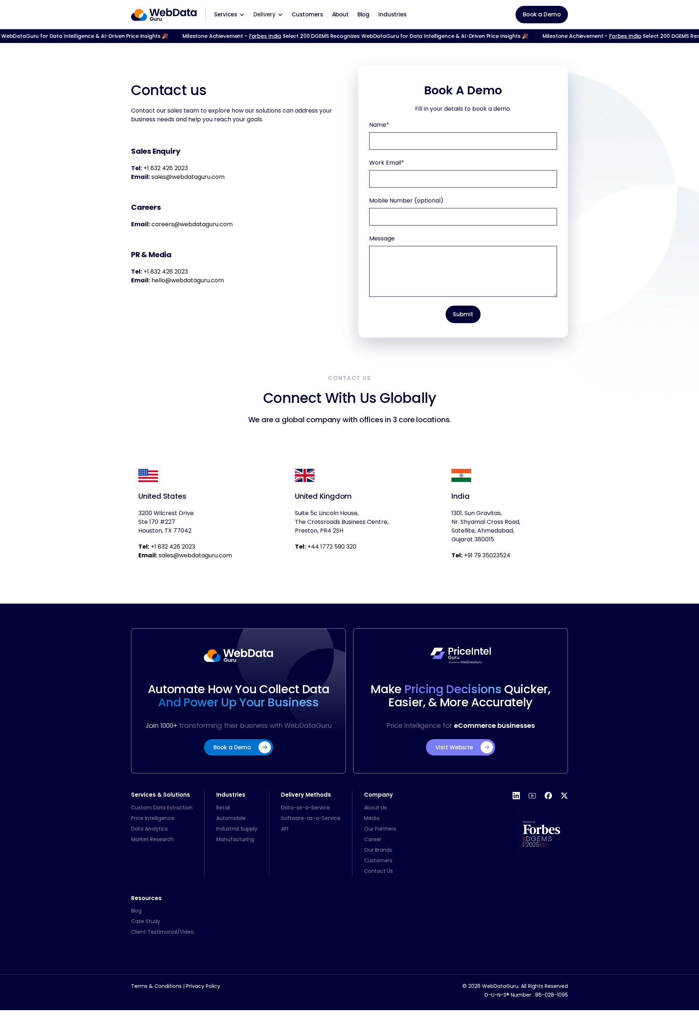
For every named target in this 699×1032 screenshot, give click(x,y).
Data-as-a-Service (305, 807)
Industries (392, 14)
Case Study (145, 921)
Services (225, 14)
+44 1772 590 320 (325, 546)
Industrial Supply (236, 828)
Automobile (231, 818)
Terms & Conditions (156, 986)
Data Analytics (149, 828)
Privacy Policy (203, 986)
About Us (375, 807)
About (340, 14)
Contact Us (378, 871)
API (284, 828)
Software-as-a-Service (310, 818)
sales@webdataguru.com (188, 177)
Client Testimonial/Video (162, 931)
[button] (229, 14)
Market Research (152, 839)
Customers (307, 14)
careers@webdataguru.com (192, 224)
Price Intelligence (152, 818)
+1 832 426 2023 (165, 168)
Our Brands (378, 850)
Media (371, 818)
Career (373, 839)
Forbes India (256, 36)
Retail (223, 807)
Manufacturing (235, 839)
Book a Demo (542, 14)
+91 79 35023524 (480, 555)
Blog (364, 14)
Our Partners (380, 828)
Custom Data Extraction (162, 807)
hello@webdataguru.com (187, 280)
